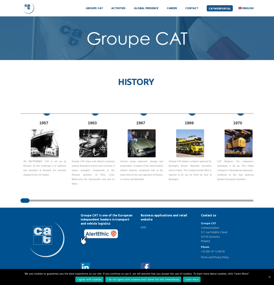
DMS (143, 227)
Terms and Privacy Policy (215, 257)
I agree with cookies (89, 279)
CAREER (172, 8)
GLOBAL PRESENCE (146, 8)
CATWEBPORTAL (220, 9)
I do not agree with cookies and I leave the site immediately (143, 279)
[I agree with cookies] (269, 277)
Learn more (192, 279)
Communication (210, 227)
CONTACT (191, 8)
